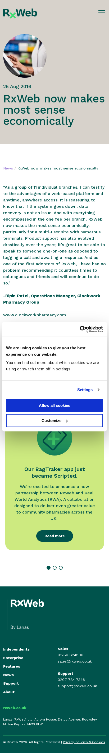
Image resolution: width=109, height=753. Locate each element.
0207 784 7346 (71, 679)
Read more (54, 536)
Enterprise (13, 658)
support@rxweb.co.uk (77, 686)
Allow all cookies (54, 405)
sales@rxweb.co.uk (75, 661)
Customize (51, 420)
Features (11, 666)
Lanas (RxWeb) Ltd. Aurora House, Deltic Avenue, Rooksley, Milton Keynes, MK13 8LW (50, 722)
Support (11, 683)
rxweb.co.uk (14, 708)
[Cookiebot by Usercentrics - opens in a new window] (80, 329)
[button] (49, 568)
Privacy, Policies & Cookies (84, 742)
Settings (85, 389)
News (8, 168)
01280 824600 (70, 655)
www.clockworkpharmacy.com (34, 314)
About (9, 692)
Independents (16, 649)
